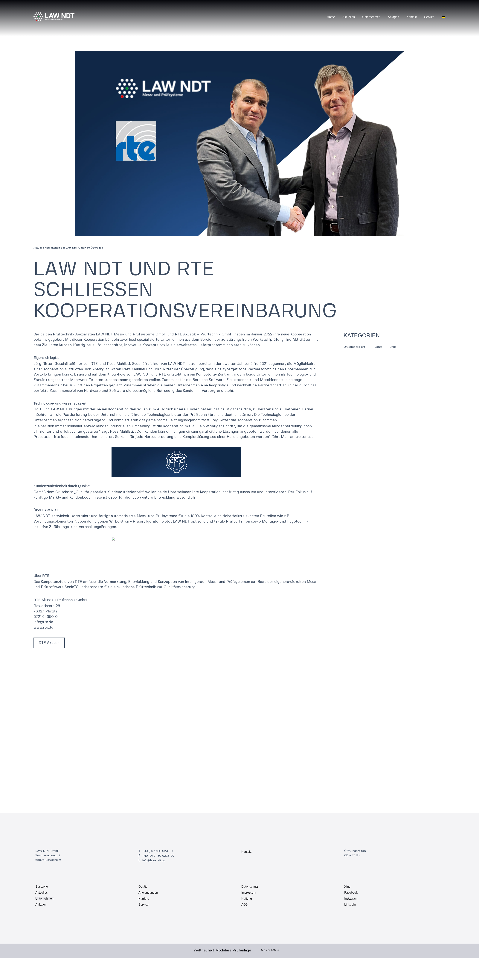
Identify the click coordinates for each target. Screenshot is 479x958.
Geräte (142, 886)
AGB (244, 904)
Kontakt (412, 17)
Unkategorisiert (354, 347)
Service (429, 17)
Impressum (248, 892)
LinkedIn (350, 904)
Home (331, 17)
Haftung (246, 898)
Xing (347, 886)
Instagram (350, 898)
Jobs (393, 347)
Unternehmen (371, 17)
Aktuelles (348, 17)
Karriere (143, 898)
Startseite (41, 886)
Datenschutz (249, 886)
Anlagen (393, 17)
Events (377, 347)
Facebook (351, 892)
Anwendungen (148, 892)
